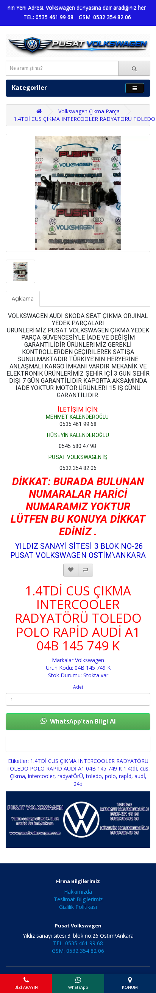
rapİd (125, 776)
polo (110, 776)
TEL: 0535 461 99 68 (48, 16)
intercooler (41, 776)
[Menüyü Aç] (134, 88)
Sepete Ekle (78, 743)
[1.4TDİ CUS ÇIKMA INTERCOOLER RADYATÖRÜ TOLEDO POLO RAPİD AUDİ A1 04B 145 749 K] (78, 193)
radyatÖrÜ (70, 776)
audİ (139, 776)
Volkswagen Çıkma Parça (89, 111)
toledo (94, 776)
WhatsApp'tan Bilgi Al (82, 721)
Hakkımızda (78, 891)
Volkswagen (89, 660)
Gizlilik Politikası (78, 906)
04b (78, 783)
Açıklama (23, 298)
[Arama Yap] (134, 68)
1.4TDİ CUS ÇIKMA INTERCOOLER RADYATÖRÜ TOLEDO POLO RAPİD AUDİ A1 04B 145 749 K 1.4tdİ (77, 764)
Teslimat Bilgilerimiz (78, 899)
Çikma (17, 776)
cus (144, 768)
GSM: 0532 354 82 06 (105, 16)
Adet (78, 687)
